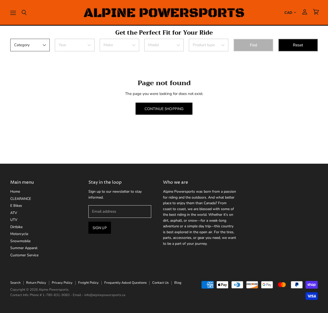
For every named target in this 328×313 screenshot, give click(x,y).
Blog (177, 282)
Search (15, 282)
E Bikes (16, 205)
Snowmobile (20, 241)
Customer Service (24, 255)
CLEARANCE (20, 198)
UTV (13, 219)
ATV (13, 212)
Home (15, 191)
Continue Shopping (164, 108)
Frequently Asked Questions (125, 282)
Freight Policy (88, 282)
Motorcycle (19, 233)
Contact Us (160, 282)
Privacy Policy (62, 282)
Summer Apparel (23, 248)
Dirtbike (16, 226)
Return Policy (36, 282)
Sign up (100, 227)
